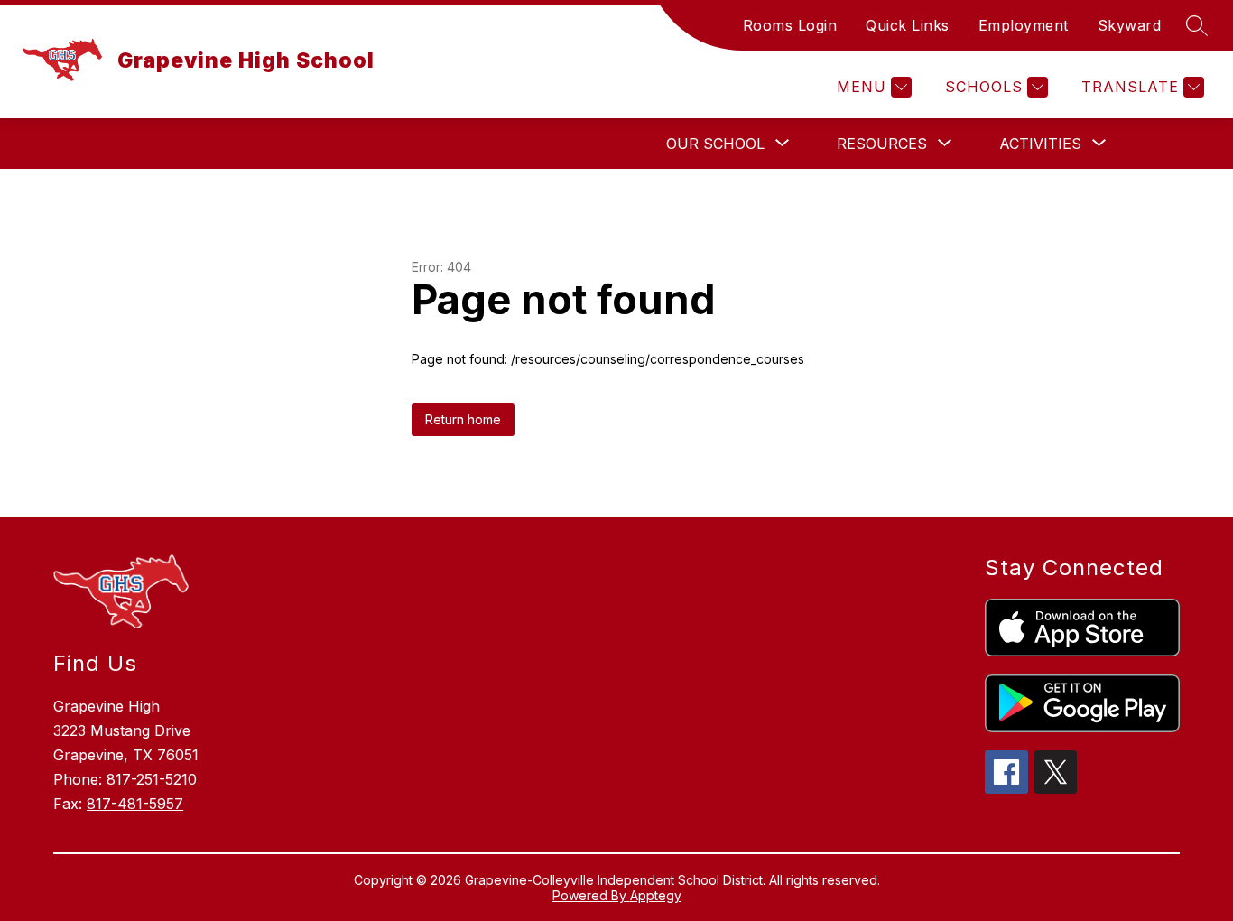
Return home (463, 419)
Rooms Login (790, 25)
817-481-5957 (135, 804)
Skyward (1130, 25)
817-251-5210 (152, 779)
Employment (1023, 25)
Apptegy (655, 895)
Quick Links (908, 25)
